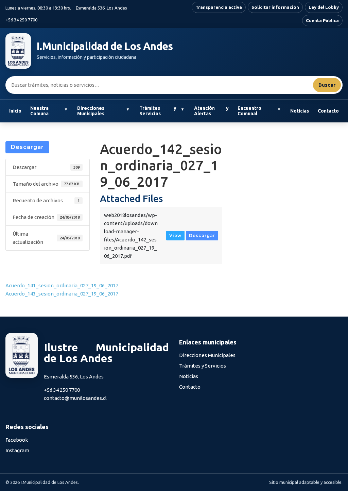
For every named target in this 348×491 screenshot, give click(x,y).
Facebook (16, 440)
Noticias (299, 111)
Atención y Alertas (211, 111)
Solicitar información (275, 7)
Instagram (17, 450)
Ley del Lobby (324, 7)
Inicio (15, 111)
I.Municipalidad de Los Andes (105, 46)
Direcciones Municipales (90, 111)
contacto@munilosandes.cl (75, 398)
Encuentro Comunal (249, 111)
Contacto (328, 111)
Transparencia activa (218, 7)
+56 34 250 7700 (21, 19)
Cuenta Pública (322, 20)
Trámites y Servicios (157, 111)
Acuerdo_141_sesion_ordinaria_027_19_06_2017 (61, 285)
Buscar (326, 85)
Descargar (27, 147)
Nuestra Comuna (39, 111)
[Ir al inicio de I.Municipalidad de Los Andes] (18, 51)
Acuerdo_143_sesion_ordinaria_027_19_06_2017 (61, 294)
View (175, 235)
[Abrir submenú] (65, 109)
